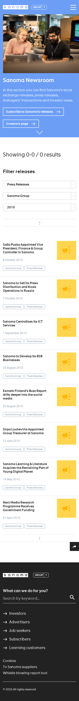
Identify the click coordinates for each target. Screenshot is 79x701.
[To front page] (15, 7)
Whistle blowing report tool (25, 673)
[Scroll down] (39, 131)
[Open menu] (72, 7)
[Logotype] (15, 575)
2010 (11, 207)
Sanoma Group (18, 196)
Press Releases (18, 184)
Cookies (9, 661)
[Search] (72, 597)
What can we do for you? (25, 590)
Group (37, 7)
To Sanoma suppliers (20, 667)
